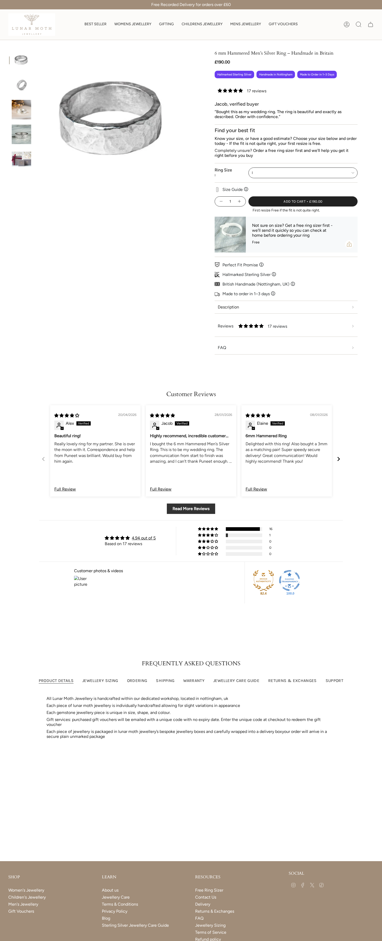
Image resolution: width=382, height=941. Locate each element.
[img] (66, 415)
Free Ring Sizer (209, 890)
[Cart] (371, 24)
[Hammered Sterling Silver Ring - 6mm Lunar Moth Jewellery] (21, 109)
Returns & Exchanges (214, 911)
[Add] (349, 244)
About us (110, 890)
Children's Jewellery (27, 897)
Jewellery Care (116, 897)
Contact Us (205, 897)
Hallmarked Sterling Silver (249, 274)
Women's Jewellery (26, 890)
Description (228, 307)
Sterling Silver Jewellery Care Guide (135, 925)
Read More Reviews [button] (191, 508)
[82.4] (263, 580)
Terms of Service (210, 932)
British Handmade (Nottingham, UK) (258, 284)
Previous (36, 119)
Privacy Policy (114, 911)
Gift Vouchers (21, 911)
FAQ (199, 918)
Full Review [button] (65, 489)
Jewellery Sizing (210, 925)
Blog (106, 918)
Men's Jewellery (23, 904)
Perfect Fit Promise (243, 264)
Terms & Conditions (120, 904)
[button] (132, 24)
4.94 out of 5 (144, 538)
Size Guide (235, 189)
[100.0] (289, 580)
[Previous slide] (43, 459)
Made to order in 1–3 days (248, 293)
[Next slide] (338, 459)
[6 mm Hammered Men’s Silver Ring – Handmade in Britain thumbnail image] (21, 60)
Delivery (202, 904)
